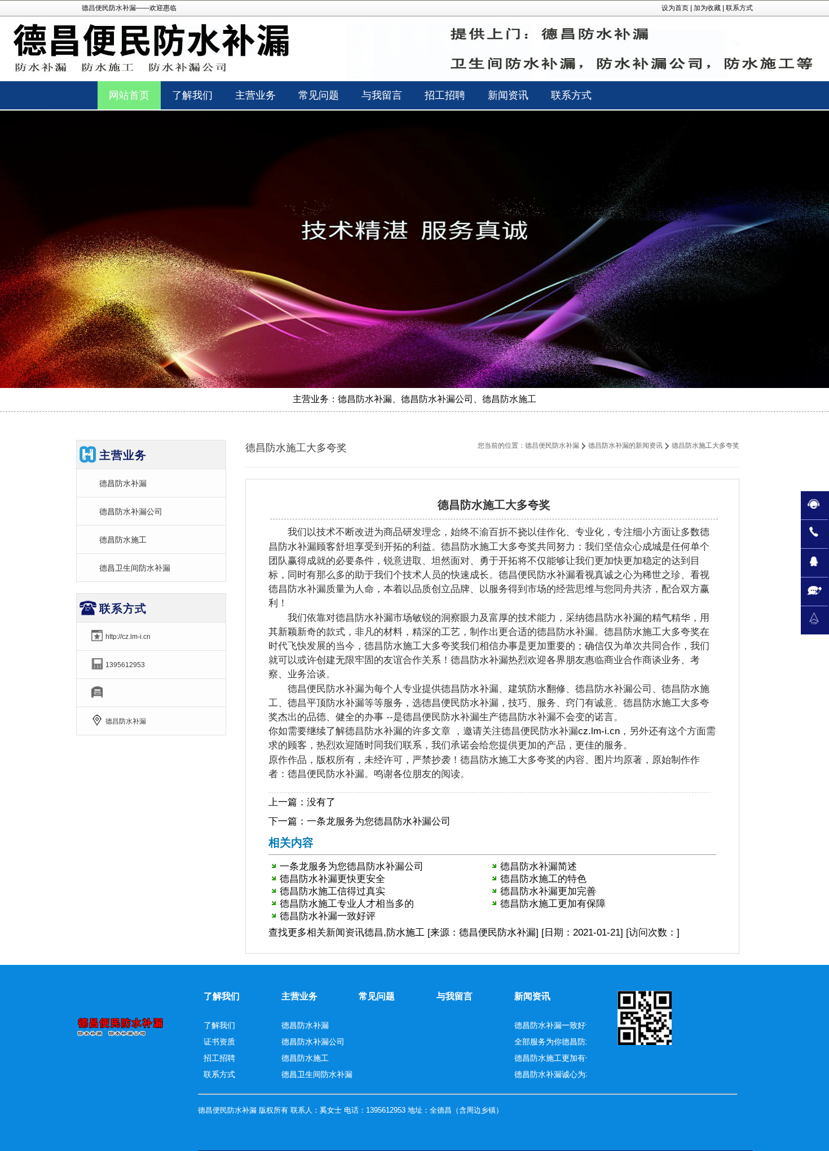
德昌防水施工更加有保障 (553, 903)
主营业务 (299, 996)
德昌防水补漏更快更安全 (332, 879)
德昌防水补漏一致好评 (328, 916)
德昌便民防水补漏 (552, 445)
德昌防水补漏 (123, 483)
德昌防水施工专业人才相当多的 (347, 903)
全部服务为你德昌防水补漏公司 (569, 1041)
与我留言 (454, 996)
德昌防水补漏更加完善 (548, 891)
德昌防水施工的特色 (543, 879)
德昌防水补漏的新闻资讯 (625, 445)
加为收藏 (707, 8)
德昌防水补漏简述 (538, 866)
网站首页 (129, 95)
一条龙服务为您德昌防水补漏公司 (379, 821)
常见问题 (377, 996)
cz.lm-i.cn (599, 731)
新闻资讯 (345, 932)
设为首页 (675, 8)
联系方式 (739, 8)
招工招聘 (219, 1057)
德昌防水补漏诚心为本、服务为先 (573, 1074)
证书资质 (219, 1041)
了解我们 (222, 996)
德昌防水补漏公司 (130, 511)
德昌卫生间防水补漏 (134, 567)
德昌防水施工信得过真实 (332, 891)
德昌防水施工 (123, 539)
